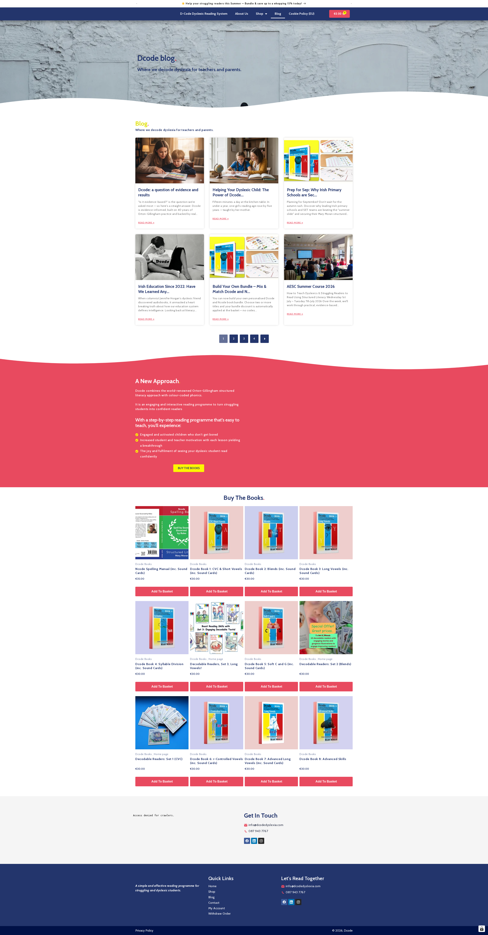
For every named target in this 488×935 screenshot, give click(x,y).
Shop (211, 891)
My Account (216, 908)
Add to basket (162, 591)
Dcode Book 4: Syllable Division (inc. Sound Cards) (159, 666)
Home (212, 886)
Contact (214, 903)
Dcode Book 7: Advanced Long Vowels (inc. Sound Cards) (268, 761)
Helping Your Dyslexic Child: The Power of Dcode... (241, 192)
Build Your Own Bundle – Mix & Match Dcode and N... (239, 289)
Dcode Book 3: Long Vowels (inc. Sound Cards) (323, 571)
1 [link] (223, 338)
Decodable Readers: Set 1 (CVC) (159, 759)
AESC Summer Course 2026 (311, 286)
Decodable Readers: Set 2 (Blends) (325, 664)
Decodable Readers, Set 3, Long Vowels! (214, 666)
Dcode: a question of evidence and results (168, 192)
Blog (211, 897)
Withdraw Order (219, 913)
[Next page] (264, 339)
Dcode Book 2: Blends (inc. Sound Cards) (270, 571)
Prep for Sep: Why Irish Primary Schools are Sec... (314, 192)
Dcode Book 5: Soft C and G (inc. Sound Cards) (269, 666)
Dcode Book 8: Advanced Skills (322, 759)
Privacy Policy (144, 930)
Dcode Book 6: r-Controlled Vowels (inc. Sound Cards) (216, 761)
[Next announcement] (351, 3)
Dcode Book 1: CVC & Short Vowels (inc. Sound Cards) (216, 571)
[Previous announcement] (136, 3)
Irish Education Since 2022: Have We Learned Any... (166, 289)
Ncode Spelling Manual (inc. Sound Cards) (161, 571)
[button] (261, 13)
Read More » (146, 222)
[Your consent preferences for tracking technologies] (481, 928)
